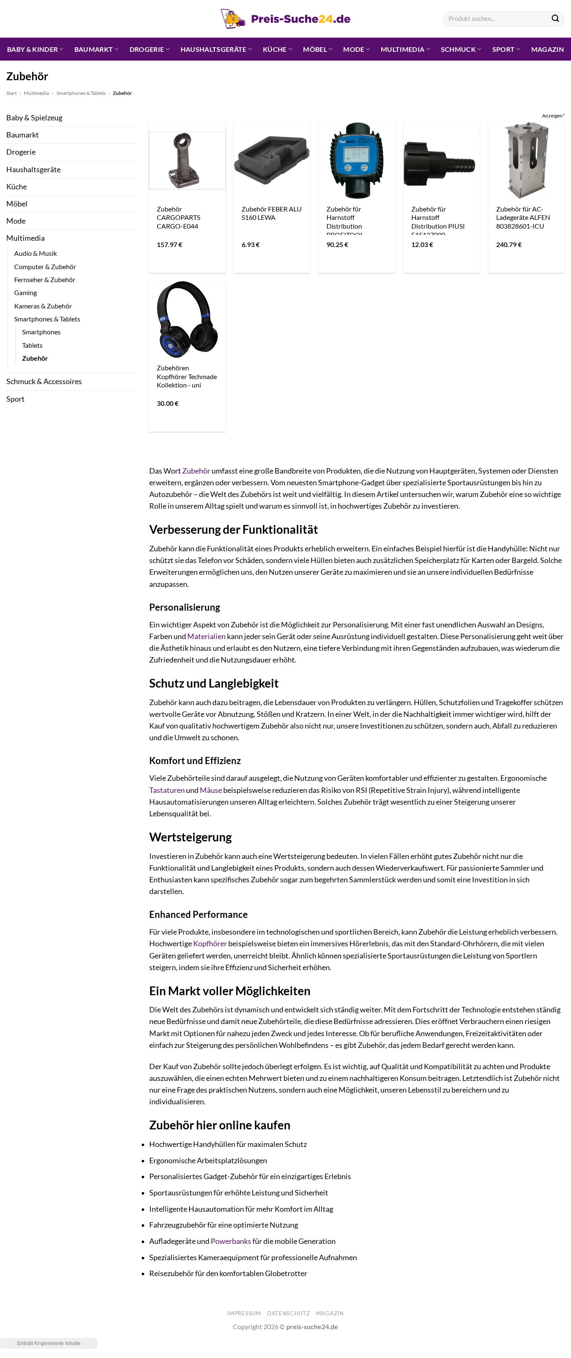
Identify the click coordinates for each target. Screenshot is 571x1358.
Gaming (25, 292)
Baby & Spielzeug (34, 117)
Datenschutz (288, 1313)
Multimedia (402, 49)
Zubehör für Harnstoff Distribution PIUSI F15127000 (438, 222)
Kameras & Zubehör (43, 306)
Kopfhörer (210, 943)
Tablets (32, 345)
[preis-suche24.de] (285, 19)
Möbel (315, 49)
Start (11, 93)
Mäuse (211, 790)
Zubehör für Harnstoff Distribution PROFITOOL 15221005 (345, 226)
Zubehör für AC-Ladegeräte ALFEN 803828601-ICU (523, 217)
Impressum (244, 1313)
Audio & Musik (35, 253)
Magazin (547, 49)
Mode (353, 49)
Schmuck (458, 49)
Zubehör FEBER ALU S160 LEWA (272, 213)
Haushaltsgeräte (214, 49)
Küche (275, 49)
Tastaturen (167, 790)
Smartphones (41, 332)
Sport (503, 49)
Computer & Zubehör (45, 266)
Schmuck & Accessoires (44, 381)
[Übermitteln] (555, 19)
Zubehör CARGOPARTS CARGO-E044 (178, 217)
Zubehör (35, 358)
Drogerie (147, 49)
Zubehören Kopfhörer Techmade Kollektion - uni (187, 376)
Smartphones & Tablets (81, 93)
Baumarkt (93, 49)
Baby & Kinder (32, 49)
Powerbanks (231, 1241)
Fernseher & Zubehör (44, 279)
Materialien (206, 636)
